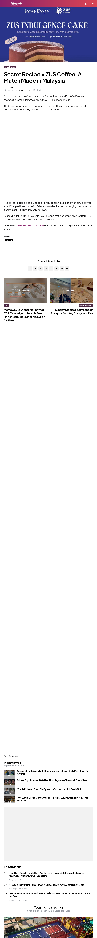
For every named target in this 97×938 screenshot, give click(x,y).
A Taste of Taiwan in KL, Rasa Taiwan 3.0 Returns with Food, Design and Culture (46, 884)
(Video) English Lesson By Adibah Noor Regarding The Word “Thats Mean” (52, 780)
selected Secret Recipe (30, 225)
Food (7, 67)
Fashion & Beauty (85, 305)
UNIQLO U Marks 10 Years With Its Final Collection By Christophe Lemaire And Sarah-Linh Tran (49, 895)
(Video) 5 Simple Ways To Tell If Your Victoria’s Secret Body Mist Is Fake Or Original (52, 772)
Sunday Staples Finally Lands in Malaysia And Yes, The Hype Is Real (72, 311)
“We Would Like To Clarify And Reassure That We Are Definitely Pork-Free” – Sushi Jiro (54, 799)
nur (12, 87)
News (13, 67)
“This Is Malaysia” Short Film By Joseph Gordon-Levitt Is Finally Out (49, 789)
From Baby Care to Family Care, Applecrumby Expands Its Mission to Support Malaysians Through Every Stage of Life (46, 874)
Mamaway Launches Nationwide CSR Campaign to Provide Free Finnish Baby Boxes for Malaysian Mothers (24, 315)
